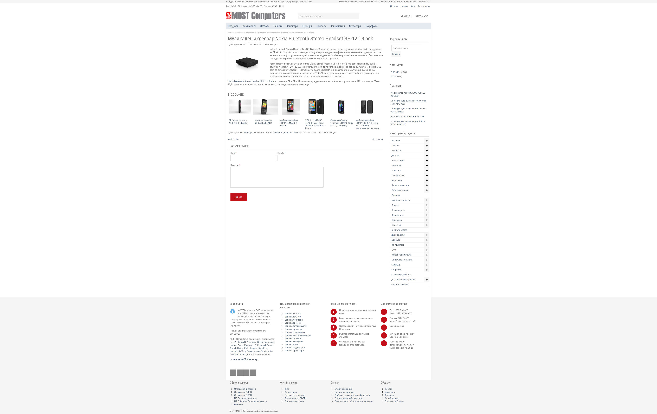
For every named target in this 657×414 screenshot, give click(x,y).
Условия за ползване (295, 395)
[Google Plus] (240, 373)
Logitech (234, 351)
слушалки (278, 132)
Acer (254, 342)
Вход (412, 6)
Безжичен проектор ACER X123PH (407, 116)
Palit (246, 348)
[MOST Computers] (256, 16)
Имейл (281, 153)
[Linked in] (246, 373)
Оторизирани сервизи (245, 389)
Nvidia (240, 348)
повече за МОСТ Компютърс (244, 359)
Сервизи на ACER (243, 395)
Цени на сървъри (293, 338)
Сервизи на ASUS (243, 392)
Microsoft (261, 345)
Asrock (233, 348)
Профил (394, 6)
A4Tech (242, 351)
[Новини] (253, 373)
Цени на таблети (293, 317)
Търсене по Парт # (394, 401)
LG (255, 345)
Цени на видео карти (295, 347)
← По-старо (234, 139)
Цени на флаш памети (296, 326)
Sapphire (262, 348)
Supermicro (269, 342)
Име (232, 153)
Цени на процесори (294, 350)
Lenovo (233, 345)
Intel (238, 342)
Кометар (234, 165)
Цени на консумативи (295, 332)
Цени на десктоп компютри (298, 335)
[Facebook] (233, 373)
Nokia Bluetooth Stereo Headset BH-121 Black (251, 81)
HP (234, 342)
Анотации (250, 33)
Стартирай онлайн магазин (348, 398)
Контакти (238, 404)
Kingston (248, 345)
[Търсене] (356, 16)
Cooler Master (253, 351)
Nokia (297, 132)
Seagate (253, 348)
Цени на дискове (293, 323)
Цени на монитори (294, 320)
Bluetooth (288, 132)
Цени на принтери (293, 329)
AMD (243, 342)
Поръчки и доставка (294, 401)
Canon (270, 345)
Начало (231, 33)
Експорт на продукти (345, 392)
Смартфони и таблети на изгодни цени (354, 401)
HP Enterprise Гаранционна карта (250, 401)
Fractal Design (241, 354)
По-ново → (377, 139)
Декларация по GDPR (295, 398)
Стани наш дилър (343, 389)
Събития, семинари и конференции (352, 395)
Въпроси (389, 395)
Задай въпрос (392, 398)
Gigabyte (265, 351)
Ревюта (394, 76)
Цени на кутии (291, 344)
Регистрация (424, 6)
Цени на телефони (294, 341)
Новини (404, 6)
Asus (249, 342)
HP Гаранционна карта (245, 398)
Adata (240, 345)
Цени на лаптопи (293, 314)
